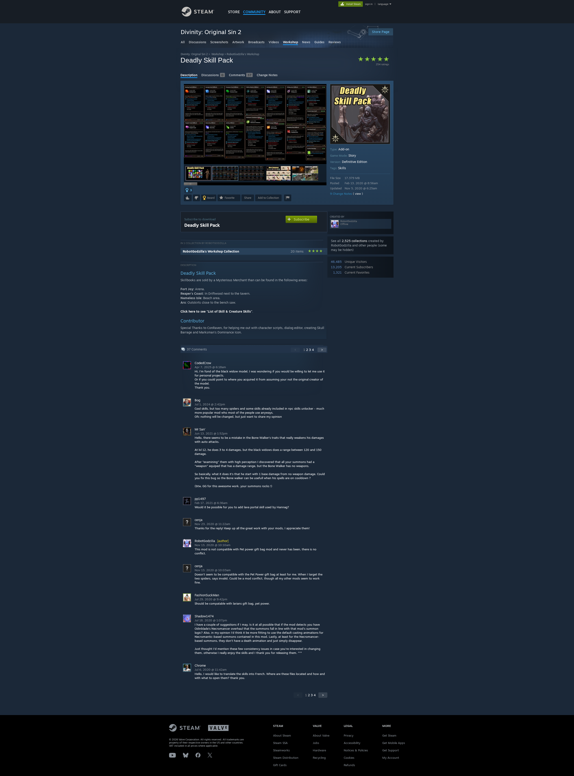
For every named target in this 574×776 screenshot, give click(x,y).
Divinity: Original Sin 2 (194, 54)
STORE (234, 12)
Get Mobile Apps (393, 743)
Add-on (343, 149)
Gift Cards (280, 765)
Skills (342, 168)
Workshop (217, 54)
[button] (198, 173)
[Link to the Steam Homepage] (198, 15)
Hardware (319, 750)
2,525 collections (354, 241)
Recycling (319, 757)
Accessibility (352, 743)
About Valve (321, 735)
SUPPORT (292, 12)
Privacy (348, 735)
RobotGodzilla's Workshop (243, 54)
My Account (390, 757)
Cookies (349, 757)
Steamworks (281, 750)
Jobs (316, 743)
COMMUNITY (254, 12)
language (383, 4)
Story (352, 155)
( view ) (358, 193)
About (275, 12)
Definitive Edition (354, 162)
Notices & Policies (356, 750)
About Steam (282, 735)
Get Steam (389, 735)
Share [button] (247, 197)
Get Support (390, 750)
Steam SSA (280, 743)
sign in (368, 4)
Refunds (349, 765)
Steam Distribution (285, 757)
